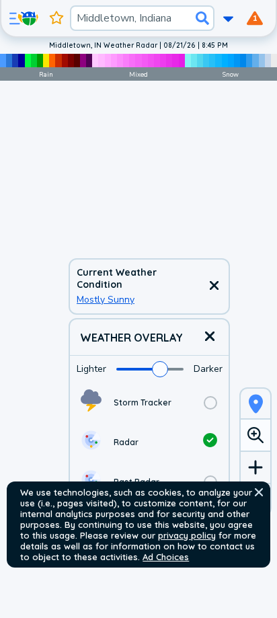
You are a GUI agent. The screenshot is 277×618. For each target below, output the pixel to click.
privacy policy (187, 535)
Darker (208, 368)
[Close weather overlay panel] (210, 337)
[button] (259, 492)
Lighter (91, 368)
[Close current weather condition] (214, 286)
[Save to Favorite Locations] (56, 18)
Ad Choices (166, 556)
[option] (149, 402)
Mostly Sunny (105, 299)
